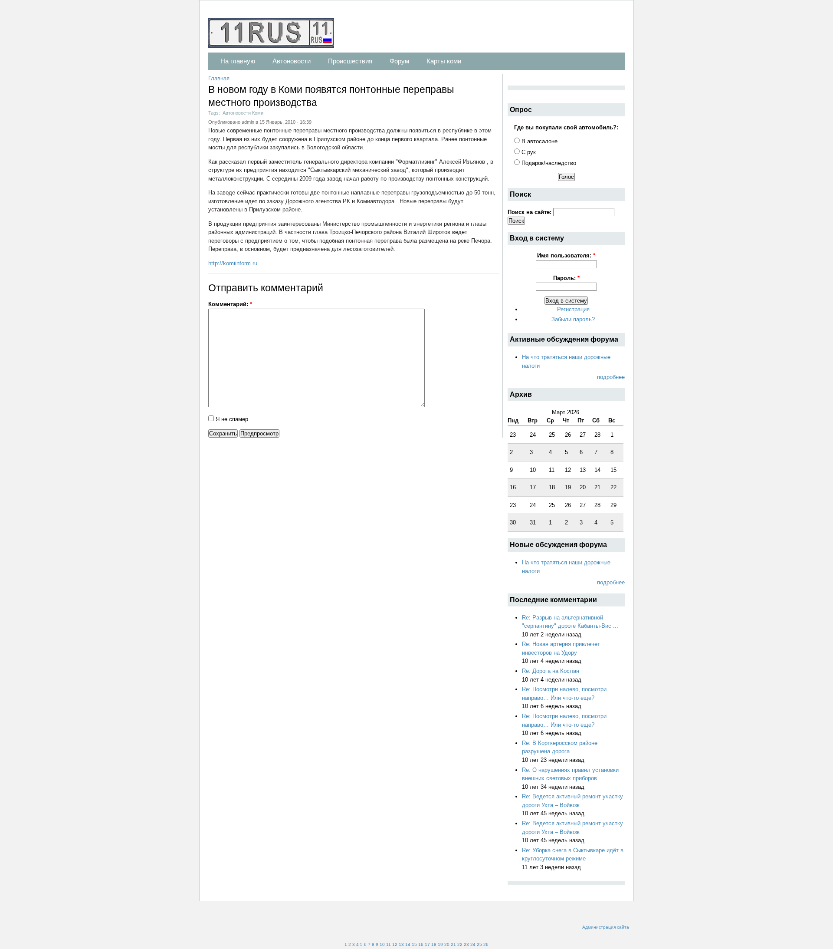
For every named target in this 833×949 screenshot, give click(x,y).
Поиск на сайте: (530, 212)
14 (407, 944)
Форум (399, 61)
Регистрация (573, 309)
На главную (237, 61)
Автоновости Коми (243, 112)
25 (479, 944)
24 (473, 944)
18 (433, 944)
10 (382, 944)
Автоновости (291, 61)
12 (394, 944)
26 (486, 944)
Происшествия (350, 61)
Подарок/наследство (548, 163)
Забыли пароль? (573, 319)
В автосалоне (539, 141)
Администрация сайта (605, 927)
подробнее (611, 377)
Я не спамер (231, 419)
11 (388, 944)
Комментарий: (230, 304)
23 (466, 944)
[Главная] (275, 34)
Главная (219, 78)
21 (453, 944)
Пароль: (566, 278)
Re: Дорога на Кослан (550, 671)
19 (440, 944)
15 (414, 944)
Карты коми (443, 61)
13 (401, 944)
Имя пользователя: (566, 255)
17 (427, 944)
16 (420, 944)
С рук (528, 152)
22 (459, 944)
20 (446, 944)
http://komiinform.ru (232, 263)
